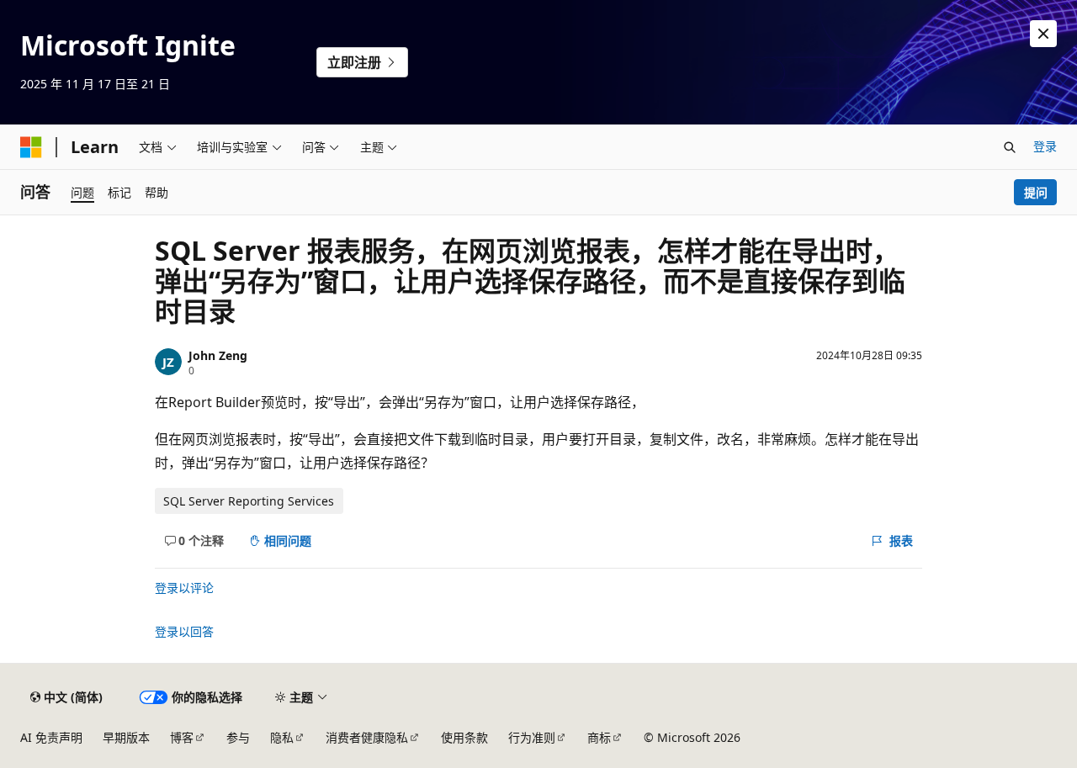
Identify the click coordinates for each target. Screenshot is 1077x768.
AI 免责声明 (51, 737)
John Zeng (217, 355)
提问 (1036, 192)
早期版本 (126, 737)
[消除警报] (1043, 33)
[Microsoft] (31, 147)
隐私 (282, 737)
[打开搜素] (1010, 147)
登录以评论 (184, 588)
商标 (599, 737)
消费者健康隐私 (367, 737)
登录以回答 (184, 631)
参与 (238, 737)
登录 (1045, 146)
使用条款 (464, 737)
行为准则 (531, 737)
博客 (182, 737)
